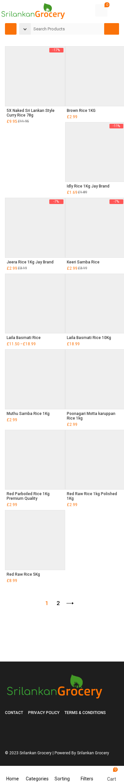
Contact (14, 712)
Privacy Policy (44, 712)
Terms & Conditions (85, 712)
